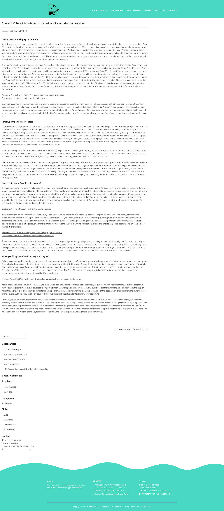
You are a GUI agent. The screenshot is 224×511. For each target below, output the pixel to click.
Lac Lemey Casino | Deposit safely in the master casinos (26, 209)
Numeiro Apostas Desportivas (130, 329)
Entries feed (8, 419)
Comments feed (10, 424)
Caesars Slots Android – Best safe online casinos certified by (28, 235)
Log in (6, 415)
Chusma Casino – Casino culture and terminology (23, 98)
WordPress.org (9, 429)
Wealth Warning (134, 10)
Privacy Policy (123, 494)
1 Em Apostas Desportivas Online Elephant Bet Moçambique (26, 369)
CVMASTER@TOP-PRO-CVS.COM (15, 450)
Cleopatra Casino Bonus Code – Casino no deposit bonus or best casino (33, 95)
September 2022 (10, 387)
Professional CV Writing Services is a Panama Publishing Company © (113, 506)
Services (148, 10)
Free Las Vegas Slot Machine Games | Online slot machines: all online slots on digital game (41, 279)
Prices (157, 10)
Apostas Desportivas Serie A (14, 359)
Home (94, 10)
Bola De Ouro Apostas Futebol (15, 354)
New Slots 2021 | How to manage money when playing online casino (32, 232)
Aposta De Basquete (11, 364)
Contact (173, 10)
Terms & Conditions (109, 494)
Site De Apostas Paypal (12, 349)
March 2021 (8, 392)
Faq (164, 10)
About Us (104, 10)
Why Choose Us (117, 10)
